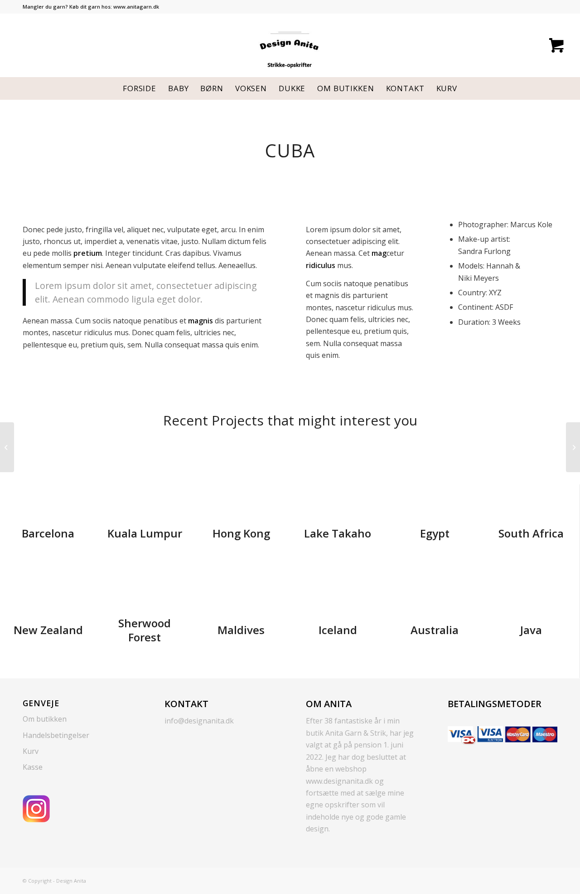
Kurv (31, 751)
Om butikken (45, 719)
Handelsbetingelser (56, 735)
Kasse (33, 767)
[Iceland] (7, 447)
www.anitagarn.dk (136, 6)
